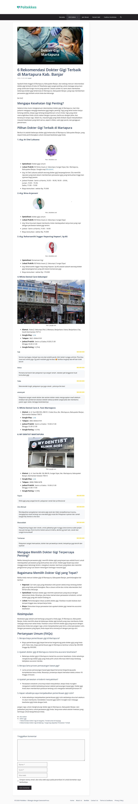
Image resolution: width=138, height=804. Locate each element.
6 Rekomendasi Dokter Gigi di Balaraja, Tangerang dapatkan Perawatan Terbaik (45, 723)
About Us (79, 800)
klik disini (49, 169)
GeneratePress (44, 800)
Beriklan (86, 800)
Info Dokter (72, 17)
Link (34, 335)
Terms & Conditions (106, 800)
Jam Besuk (85, 17)
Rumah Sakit (96, 17)
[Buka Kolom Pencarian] (120, 17)
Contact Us (94, 800)
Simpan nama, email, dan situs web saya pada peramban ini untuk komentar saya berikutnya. (50, 781)
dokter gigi (23, 719)
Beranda (62, 17)
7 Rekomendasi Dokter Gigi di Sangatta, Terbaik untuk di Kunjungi (40, 721)
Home (72, 800)
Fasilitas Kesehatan (110, 17)
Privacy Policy (119, 800)
